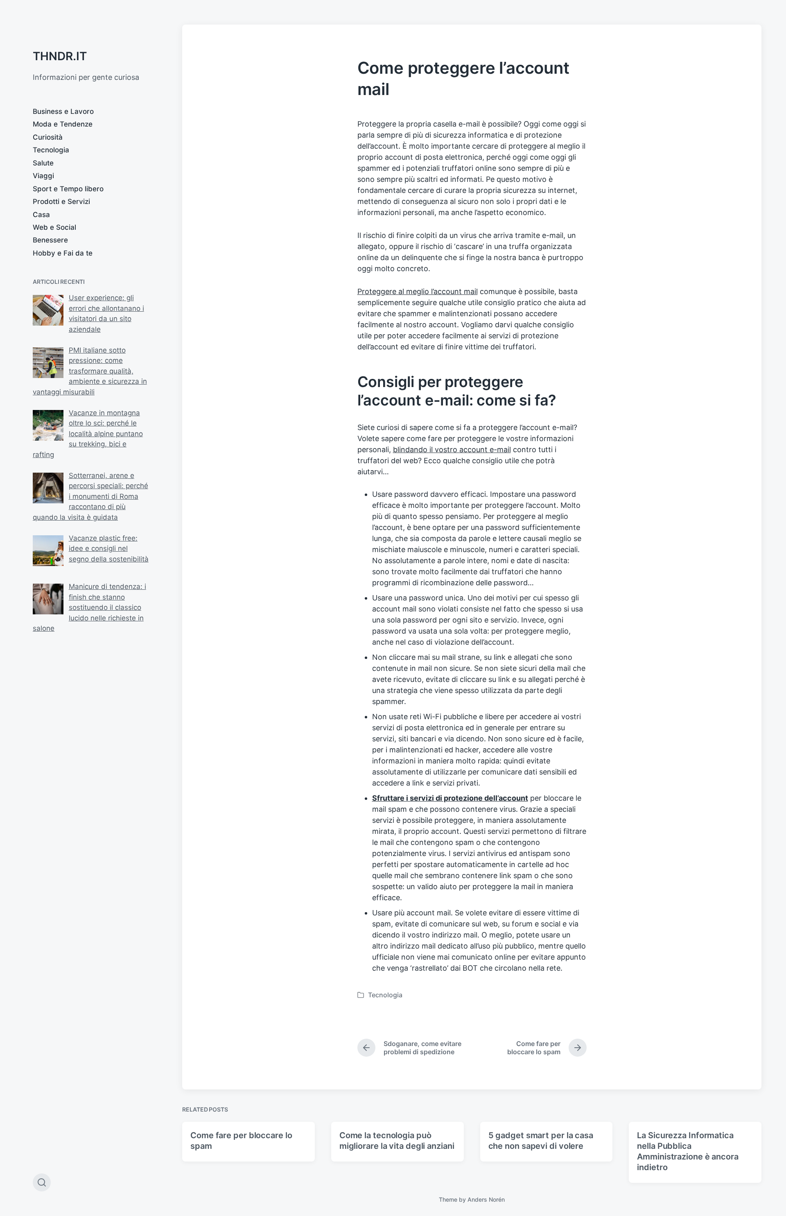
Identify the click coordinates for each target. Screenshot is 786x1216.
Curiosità (48, 137)
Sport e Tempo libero (68, 189)
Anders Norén (486, 1199)
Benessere (50, 240)
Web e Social (54, 227)
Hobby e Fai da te (63, 253)
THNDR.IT (60, 56)
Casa (41, 215)
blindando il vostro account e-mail (452, 449)
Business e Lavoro (63, 111)
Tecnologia (51, 150)
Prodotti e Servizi (61, 201)
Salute (43, 163)
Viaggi (43, 176)
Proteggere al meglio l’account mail (417, 291)
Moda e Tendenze (63, 124)
